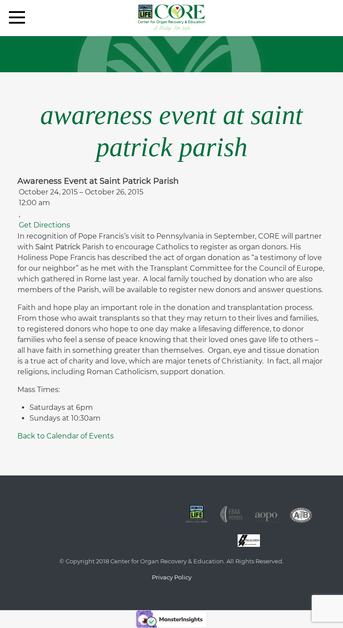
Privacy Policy (172, 577)
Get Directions (44, 225)
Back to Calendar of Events (65, 436)
